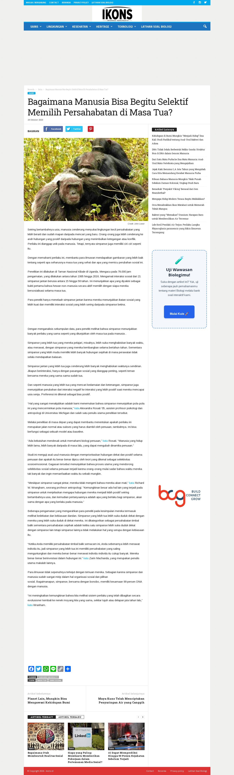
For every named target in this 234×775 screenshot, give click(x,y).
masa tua (41, 680)
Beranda (66, 2)
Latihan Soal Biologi (102, 2)
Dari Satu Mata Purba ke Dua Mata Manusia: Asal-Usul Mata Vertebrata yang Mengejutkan (178, 161)
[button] (205, 26)
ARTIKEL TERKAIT (42, 717)
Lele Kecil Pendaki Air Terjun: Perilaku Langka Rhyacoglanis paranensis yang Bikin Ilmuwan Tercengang (176, 228)
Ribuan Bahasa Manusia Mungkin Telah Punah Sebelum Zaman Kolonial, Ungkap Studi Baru (176, 181)
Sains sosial (55, 680)
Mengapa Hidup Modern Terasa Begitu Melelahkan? (178, 198)
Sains (34, 26)
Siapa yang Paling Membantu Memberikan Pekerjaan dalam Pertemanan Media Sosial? (85, 757)
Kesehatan (80, 26)
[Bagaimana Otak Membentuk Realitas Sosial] (46, 736)
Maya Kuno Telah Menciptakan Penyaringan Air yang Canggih (121, 700)
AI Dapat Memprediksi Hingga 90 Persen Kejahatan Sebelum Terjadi (126, 756)
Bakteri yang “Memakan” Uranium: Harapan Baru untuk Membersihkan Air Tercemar (177, 216)
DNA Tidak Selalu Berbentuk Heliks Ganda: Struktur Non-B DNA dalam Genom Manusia (178, 151)
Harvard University (48, 677)
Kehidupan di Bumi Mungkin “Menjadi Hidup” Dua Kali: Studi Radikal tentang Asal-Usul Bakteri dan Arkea (178, 139)
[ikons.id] (117, 13)
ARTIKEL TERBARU (69, 717)
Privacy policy (81, 2)
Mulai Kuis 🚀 (179, 313)
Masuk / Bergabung (36, 2)
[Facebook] (194, 2)
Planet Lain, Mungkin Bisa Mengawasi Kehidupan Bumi (49, 700)
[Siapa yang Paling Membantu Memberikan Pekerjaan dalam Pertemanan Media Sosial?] (86, 736)
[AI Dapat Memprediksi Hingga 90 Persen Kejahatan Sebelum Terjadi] (126, 736)
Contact (54, 2)
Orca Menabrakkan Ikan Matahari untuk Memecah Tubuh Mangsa (178, 206)
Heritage (102, 26)
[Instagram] (200, 2)
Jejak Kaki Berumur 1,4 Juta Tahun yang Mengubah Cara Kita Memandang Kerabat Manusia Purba (178, 171)
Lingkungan (55, 26)
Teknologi (125, 26)
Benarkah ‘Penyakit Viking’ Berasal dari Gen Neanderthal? (175, 190)
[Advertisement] (117, 58)
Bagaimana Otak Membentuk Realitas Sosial (45, 754)
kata (76, 408)
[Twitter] (205, 2)
